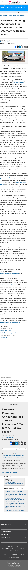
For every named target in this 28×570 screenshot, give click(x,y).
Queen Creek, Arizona (9, 285)
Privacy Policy (20, 548)
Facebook (3, 337)
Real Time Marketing (5, 41)
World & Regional (21, 457)
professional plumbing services (10, 178)
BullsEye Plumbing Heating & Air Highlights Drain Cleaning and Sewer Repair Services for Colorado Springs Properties (15, 494)
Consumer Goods (7, 455)
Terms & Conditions (13, 546)
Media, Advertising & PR (8, 457)
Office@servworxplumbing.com (10, 333)
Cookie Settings (14, 550)
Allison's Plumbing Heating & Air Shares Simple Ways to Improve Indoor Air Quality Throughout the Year (15, 505)
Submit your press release (9, 472)
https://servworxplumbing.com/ (10, 322)
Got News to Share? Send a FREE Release (12, 15)
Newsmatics (14, 554)
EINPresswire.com (18, 82)
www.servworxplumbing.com (9, 273)
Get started (21, 7)
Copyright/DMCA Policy (8, 548)
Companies (18, 454)
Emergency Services (18, 455)
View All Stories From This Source (14, 510)
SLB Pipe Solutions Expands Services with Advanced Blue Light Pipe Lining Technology (15, 500)
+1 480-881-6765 (5, 330)
